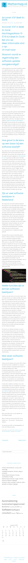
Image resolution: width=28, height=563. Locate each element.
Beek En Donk (18, 430)
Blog (10, 559)
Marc (20, 22)
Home (5, 559)
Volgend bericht (22, 440)
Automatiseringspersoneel (13, 504)
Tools (15, 559)
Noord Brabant (6, 431)
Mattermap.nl (10, 557)
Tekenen (14, 513)
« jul (3, 540)
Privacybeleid (22, 557)
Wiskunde (21, 513)
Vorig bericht (5, 440)
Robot (21, 506)
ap (17, 557)
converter (12, 507)
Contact (14, 561)
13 (13, 532)
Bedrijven (12, 430)
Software (18, 431)
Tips (17, 513)
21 (16, 534)
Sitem (15, 557)
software (6, 391)
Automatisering (9, 500)
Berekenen (6, 507)
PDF (18, 507)
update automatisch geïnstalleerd (14, 120)
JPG (15, 507)
